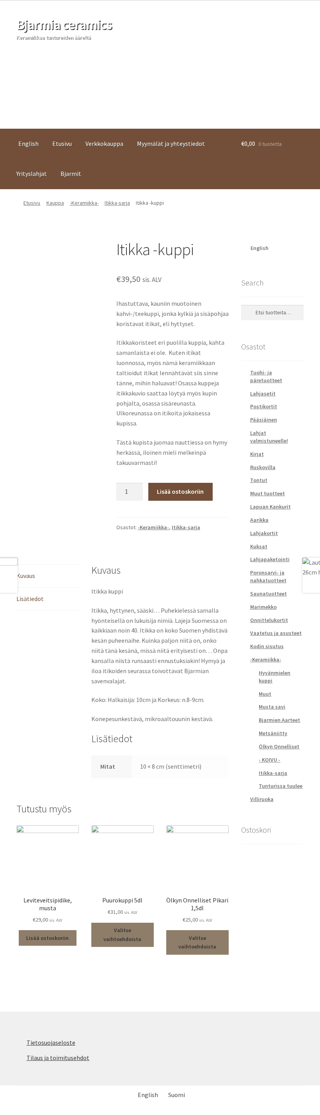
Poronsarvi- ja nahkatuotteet (268, 576)
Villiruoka (262, 799)
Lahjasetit (263, 393)
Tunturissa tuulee (280, 785)
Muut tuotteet (267, 493)
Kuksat (258, 546)
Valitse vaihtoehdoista (122, 935)
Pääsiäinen (263, 419)
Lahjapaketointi (270, 559)
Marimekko (263, 606)
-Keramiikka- (84, 202)
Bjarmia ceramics (64, 24)
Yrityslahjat (31, 173)
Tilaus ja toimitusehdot (58, 1058)
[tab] (47, 576)
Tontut (258, 480)
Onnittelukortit (269, 620)
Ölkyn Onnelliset (279, 746)
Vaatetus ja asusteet (276, 632)
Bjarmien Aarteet (279, 719)
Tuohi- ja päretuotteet (266, 376)
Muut (265, 693)
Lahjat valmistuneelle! (269, 436)
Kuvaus (25, 576)
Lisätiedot (30, 599)
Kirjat (257, 453)
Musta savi (272, 706)
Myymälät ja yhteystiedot (171, 143)
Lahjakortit (264, 533)
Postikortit (263, 406)
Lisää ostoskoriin (180, 491)
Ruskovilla (263, 467)
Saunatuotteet (268, 593)
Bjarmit (70, 173)
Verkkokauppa (104, 143)
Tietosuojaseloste (51, 1042)
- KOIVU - (269, 759)
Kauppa (55, 202)
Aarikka (259, 519)
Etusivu (62, 143)
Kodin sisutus (267, 646)
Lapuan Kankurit (270, 506)
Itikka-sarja (117, 202)
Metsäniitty (273, 733)
